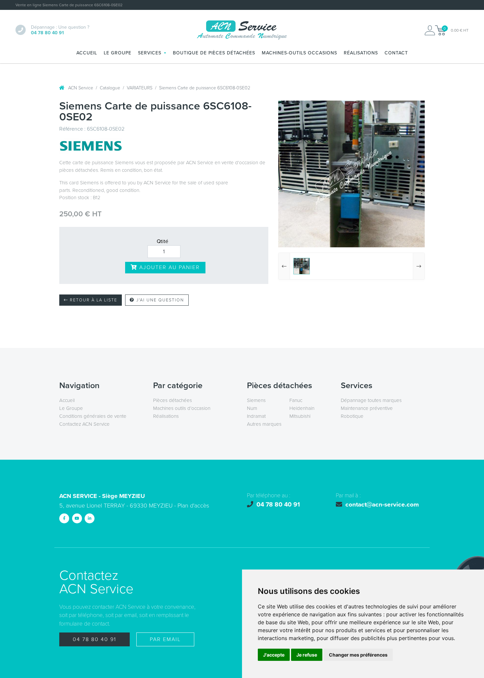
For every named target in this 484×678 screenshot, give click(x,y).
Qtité (162, 241)
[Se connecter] (430, 30)
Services (149, 53)
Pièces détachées (172, 400)
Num (252, 408)
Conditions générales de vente (92, 416)
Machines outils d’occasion (181, 408)
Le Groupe (117, 53)
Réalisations (361, 53)
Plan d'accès (193, 505)
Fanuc (295, 400)
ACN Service (80, 88)
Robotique (352, 416)
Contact (396, 53)
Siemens (256, 400)
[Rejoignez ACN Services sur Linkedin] (89, 518)
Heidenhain (301, 408)
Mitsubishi (299, 416)
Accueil (86, 53)
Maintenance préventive (367, 408)
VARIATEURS (139, 88)
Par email (165, 639)
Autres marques (264, 424)
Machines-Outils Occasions (299, 53)
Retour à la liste (92, 300)
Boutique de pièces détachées (214, 53)
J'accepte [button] (273, 655)
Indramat (256, 416)
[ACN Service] (242, 30)
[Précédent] (284, 266)
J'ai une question (159, 300)
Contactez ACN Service (84, 424)
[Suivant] (418, 266)
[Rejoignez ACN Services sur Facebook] (64, 518)
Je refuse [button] (306, 655)
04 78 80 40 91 (94, 639)
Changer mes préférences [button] (358, 655)
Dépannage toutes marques (371, 400)
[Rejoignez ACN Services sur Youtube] (77, 518)
